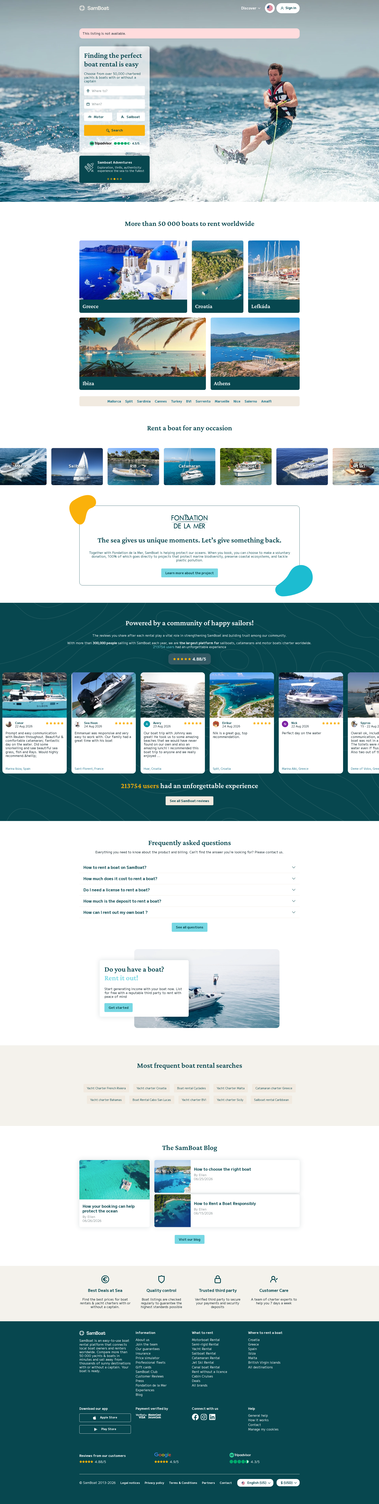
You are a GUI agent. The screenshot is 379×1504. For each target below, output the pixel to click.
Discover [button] (248, 7)
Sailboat (133, 116)
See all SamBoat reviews (189, 800)
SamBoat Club (147, 1372)
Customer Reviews (150, 1376)
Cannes (161, 401)
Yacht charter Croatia (151, 1088)
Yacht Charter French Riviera (106, 1088)
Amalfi (266, 401)
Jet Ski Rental (203, 1362)
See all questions (189, 927)
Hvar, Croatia (152, 769)
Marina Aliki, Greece (295, 769)
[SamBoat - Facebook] (195, 1417)
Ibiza (252, 1353)
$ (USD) (287, 1482)
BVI (188, 401)
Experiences (145, 1390)
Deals (196, 1381)
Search (117, 130)
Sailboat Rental (204, 1353)
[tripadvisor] (240, 1455)
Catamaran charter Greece (273, 1088)
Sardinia (144, 401)
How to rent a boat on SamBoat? (114, 867)
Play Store (108, 1429)
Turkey (176, 401)
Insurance (143, 1353)
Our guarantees (148, 1349)
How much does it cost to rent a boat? (120, 878)
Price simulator (147, 1358)
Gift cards (143, 1367)
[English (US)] (270, 8)
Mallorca (114, 401)
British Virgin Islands (264, 1362)
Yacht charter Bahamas (106, 1100)
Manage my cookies (263, 1429)
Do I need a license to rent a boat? (116, 890)
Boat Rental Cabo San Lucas (152, 1100)
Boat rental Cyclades (191, 1088)
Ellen (91, 1216)
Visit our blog (189, 1239)
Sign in (290, 7)
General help (258, 1415)
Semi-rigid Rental (205, 1344)
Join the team (147, 1344)
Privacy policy (154, 1482)
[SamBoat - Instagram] (203, 1417)
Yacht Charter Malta (231, 1088)
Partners (208, 1482)
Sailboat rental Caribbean (271, 1100)
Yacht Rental (202, 1349)
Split (129, 401)
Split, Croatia (222, 769)
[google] (162, 1455)
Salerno (251, 401)
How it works (258, 1420)
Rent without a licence (209, 1372)
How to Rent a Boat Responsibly (225, 1203)
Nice (237, 401)
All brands (199, 1385)
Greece (253, 1344)
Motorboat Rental (206, 1340)
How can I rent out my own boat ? (115, 912)
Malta (252, 1358)
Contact (254, 1425)
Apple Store (108, 1417)
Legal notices (130, 1482)
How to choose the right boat (222, 1169)
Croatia (254, 1340)
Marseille (222, 401)
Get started (119, 1007)
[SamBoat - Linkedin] (212, 1417)
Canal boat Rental (206, 1367)
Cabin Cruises (202, 1376)
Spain (252, 1349)
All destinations (260, 1367)
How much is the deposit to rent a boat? (122, 901)
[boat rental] (94, 8)
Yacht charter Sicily (230, 1100)
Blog (139, 1394)
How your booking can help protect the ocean (109, 1208)
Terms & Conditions (183, 1482)
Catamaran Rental (206, 1358)
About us (142, 1340)
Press (140, 1381)
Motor (99, 116)
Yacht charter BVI (194, 1100)
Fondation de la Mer (151, 1385)
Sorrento (203, 401)
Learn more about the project (189, 572)
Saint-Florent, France (89, 769)
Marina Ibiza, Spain (18, 769)
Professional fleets (150, 1362)
